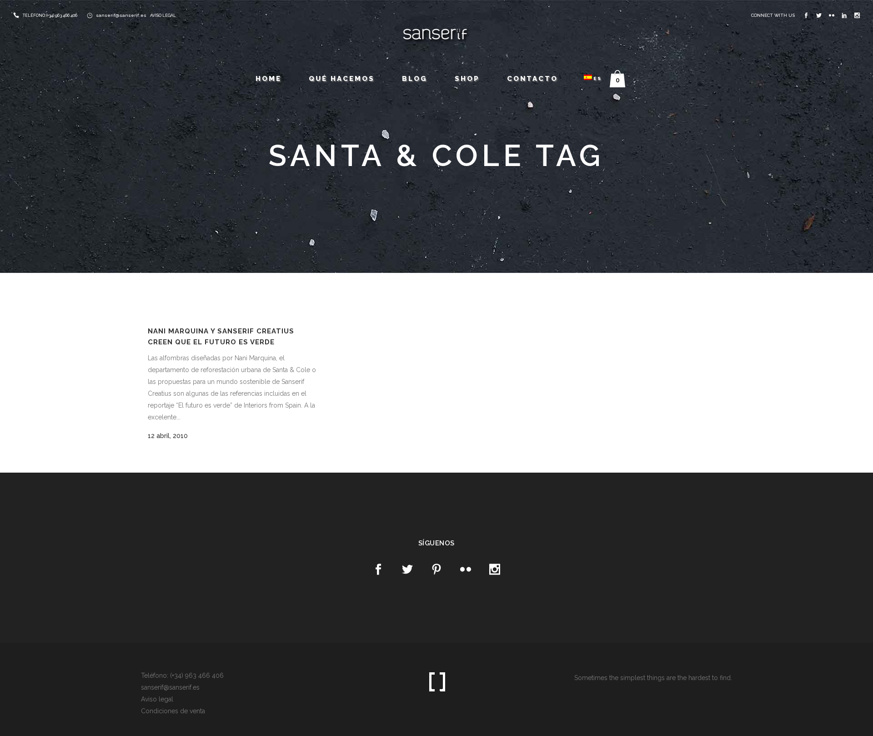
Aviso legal (157, 699)
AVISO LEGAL (163, 15)
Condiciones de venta (173, 711)
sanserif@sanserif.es (121, 15)
